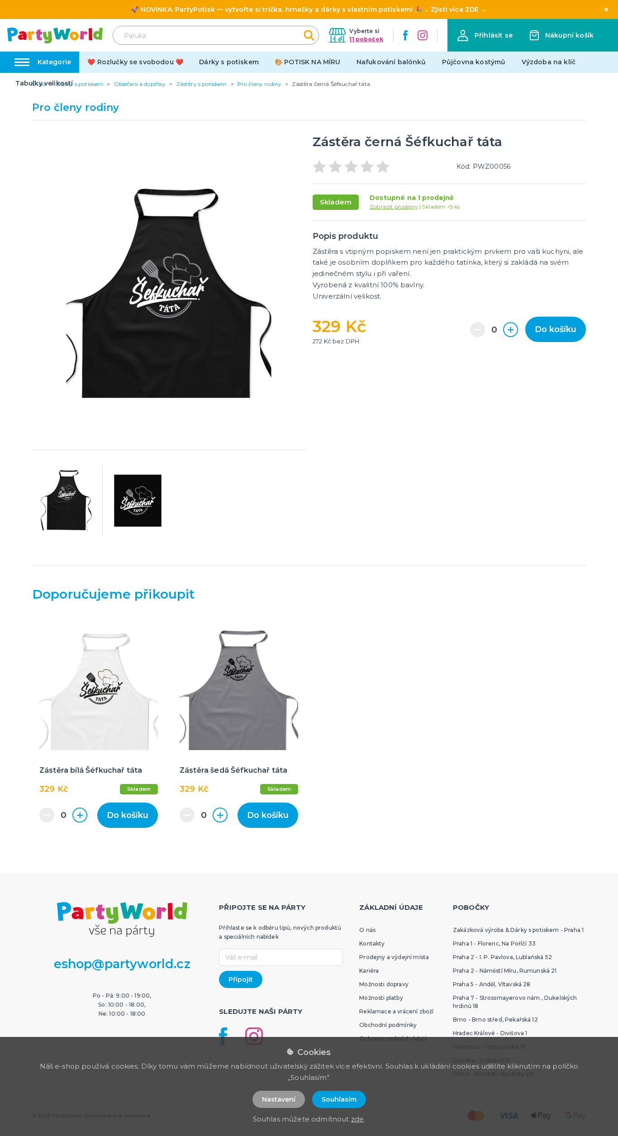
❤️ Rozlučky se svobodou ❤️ (135, 62)
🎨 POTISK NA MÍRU (308, 62)
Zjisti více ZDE (455, 9)
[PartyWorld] (55, 35)
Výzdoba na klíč (548, 62)
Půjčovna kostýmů (474, 62)
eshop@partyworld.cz (122, 963)
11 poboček (366, 39)
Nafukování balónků (391, 62)
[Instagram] (422, 35)
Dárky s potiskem (229, 62)
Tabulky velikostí (44, 83)
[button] (485, 36)
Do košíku (555, 329)
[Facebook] (405, 35)
